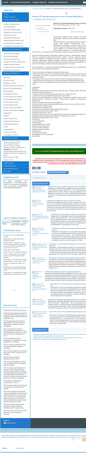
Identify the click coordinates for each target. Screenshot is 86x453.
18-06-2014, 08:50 (50, 19)
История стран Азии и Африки (13, 107)
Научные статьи (8, 160)
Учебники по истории (10, 132)
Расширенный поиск (10, 166)
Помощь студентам (9, 17)
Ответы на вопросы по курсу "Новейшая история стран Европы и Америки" (14, 147)
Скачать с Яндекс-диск (77, 32)
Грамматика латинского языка (13, 32)
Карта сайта (7, 171)
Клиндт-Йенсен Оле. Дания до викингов (15, 252)
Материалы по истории (11, 138)
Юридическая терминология (12, 70)
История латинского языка (12, 24)
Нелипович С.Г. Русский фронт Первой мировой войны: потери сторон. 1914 (15, 260)
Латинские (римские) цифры (12, 29)
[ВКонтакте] (33, 168)
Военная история (9, 80)
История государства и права (12, 99)
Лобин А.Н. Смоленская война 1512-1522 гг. (14, 264)
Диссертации (42, 177)
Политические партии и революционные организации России (15, 150)
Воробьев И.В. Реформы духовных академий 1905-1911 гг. (63, 271)
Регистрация (19, 448)
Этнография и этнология (11, 135)
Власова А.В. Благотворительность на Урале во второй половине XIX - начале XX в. (58, 337)
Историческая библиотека (11, 73)
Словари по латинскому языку (13, 49)
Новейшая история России (12, 121)
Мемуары (6, 116)
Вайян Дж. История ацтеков (12, 250)
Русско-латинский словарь (11, 53)
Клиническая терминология (12, 38)
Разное (6, 127)
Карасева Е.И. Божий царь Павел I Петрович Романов (14, 239)
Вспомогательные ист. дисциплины (14, 85)
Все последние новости (11, 168)
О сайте (6, 14)
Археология (7, 77)
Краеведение (8, 113)
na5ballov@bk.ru (11, 423)
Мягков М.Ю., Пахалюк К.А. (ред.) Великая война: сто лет (50, 339)
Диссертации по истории (11, 157)
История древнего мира (11, 105)
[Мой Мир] (39, 168)
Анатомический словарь (11, 56)
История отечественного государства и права (15, 154)
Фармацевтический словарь (12, 64)
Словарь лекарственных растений (14, 67)
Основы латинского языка (11, 20)
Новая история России (10, 118)
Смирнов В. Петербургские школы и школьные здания (64, 200)
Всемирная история (10, 83)
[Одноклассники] (36, 168)
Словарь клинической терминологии (14, 62)
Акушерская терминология (12, 59)
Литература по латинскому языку (13, 46)
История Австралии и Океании (13, 96)
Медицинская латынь (10, 35)
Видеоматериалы (9, 163)
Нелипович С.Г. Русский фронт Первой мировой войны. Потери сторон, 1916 (15, 273)
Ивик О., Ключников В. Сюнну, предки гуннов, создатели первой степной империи (14, 255)
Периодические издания (11, 124)
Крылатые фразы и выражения (13, 43)
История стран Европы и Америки (14, 110)
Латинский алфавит (9, 27)
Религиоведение (8, 129)
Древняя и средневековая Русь (13, 88)
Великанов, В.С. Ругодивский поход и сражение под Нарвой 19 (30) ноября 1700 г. (15, 268)
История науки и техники (11, 102)
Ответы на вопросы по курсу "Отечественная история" (12, 143)
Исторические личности (11, 94)
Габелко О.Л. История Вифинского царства (14, 236)
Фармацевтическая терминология (14, 40)
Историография (8, 91)
